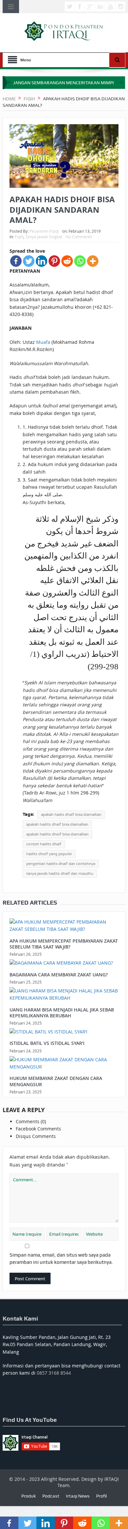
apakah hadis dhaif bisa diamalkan (71, 814)
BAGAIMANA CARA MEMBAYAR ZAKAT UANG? (59, 974)
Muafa (43, 342)
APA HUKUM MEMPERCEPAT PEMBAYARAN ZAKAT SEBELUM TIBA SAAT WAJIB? (64, 944)
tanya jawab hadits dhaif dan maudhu (59, 873)
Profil (101, 1496)
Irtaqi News (78, 1496)
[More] (92, 261)
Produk (28, 1496)
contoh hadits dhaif (43, 844)
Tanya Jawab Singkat (43, 236)
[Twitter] (28, 261)
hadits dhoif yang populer (49, 854)
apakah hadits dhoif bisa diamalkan (57, 834)
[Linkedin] (41, 261)
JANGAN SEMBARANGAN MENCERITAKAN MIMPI (63, 82)
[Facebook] (16, 261)
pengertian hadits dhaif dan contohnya (60, 863)
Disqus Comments (36, 1136)
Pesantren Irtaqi (44, 231)
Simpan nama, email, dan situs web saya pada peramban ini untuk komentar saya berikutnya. (61, 1258)
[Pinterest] (54, 261)
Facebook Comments (38, 1129)
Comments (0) (31, 1121)
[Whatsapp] (80, 261)
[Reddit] (67, 261)
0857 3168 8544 (54, 1373)
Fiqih (19, 236)
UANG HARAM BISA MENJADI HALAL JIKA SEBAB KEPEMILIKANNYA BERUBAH (62, 1013)
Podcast (50, 1496)
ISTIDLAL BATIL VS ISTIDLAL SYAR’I (47, 1043)
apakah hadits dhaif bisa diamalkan (57, 824)
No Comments (79, 236)
